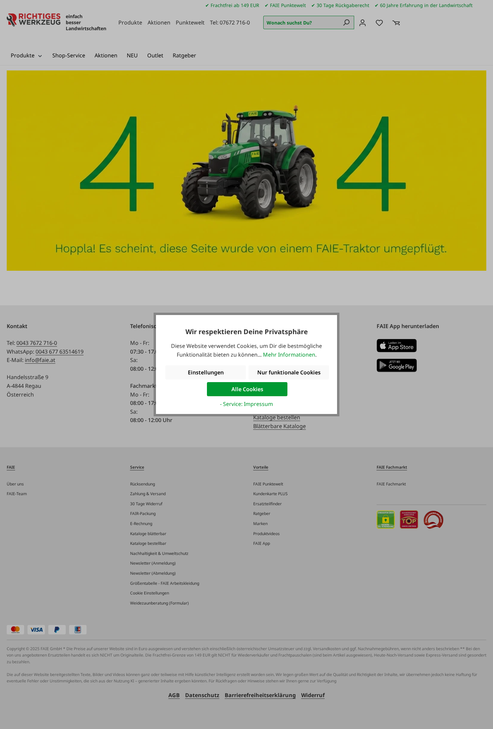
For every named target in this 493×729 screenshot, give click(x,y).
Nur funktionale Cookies (289, 372)
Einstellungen (206, 372)
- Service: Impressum (246, 404)
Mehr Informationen (289, 354)
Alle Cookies (247, 389)
